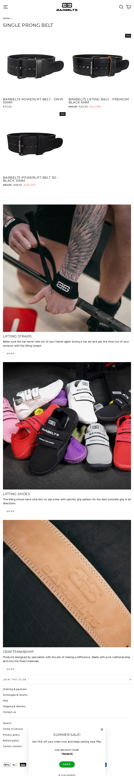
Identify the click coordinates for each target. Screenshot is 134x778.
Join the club (15, 679)
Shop (11, 353)
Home (6, 18)
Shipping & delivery (14, 706)
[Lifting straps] (67, 268)
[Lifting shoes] (67, 426)
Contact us (9, 712)
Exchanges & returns (15, 694)
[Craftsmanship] (67, 583)
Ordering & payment (15, 689)
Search (7, 723)
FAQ (5, 700)
